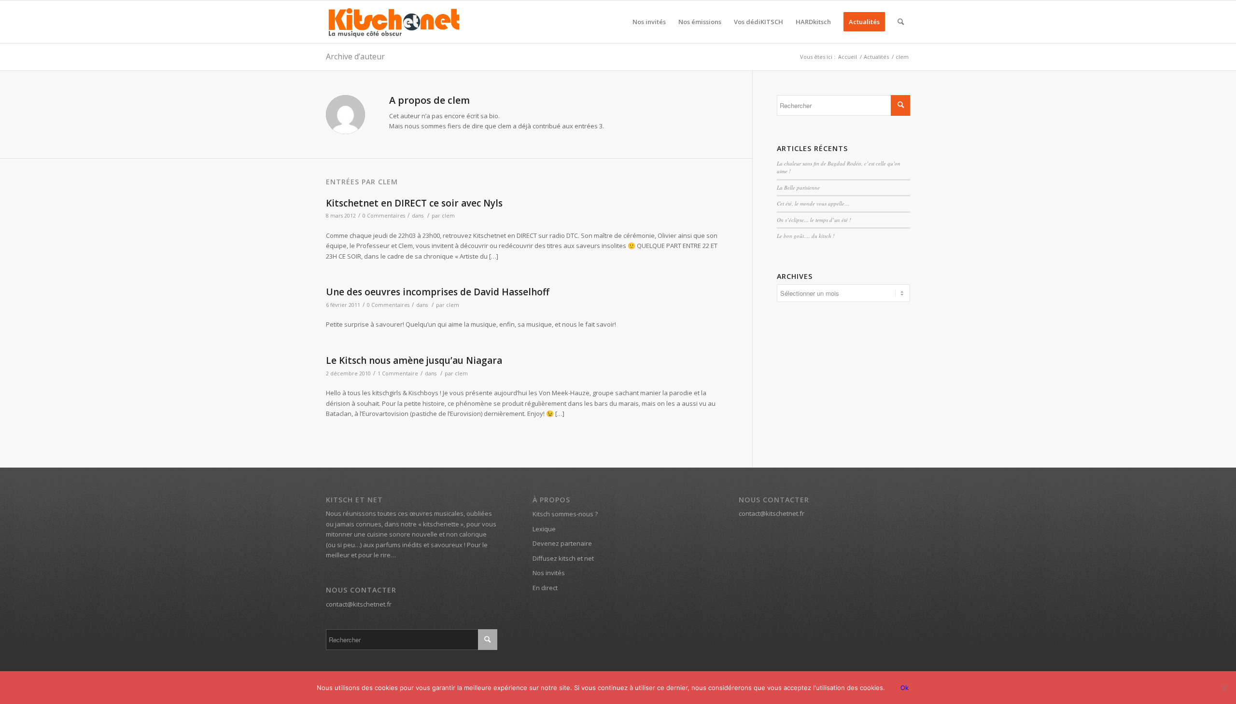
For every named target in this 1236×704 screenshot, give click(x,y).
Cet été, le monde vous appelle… (813, 203)
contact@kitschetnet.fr (359, 604)
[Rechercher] (900, 21)
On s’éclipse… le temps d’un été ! (814, 219)
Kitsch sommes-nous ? (565, 514)
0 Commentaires (384, 215)
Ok (904, 687)
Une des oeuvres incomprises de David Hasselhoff (437, 292)
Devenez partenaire (562, 543)
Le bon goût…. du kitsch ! (806, 235)
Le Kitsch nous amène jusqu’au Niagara (414, 360)
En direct (545, 587)
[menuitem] (649, 21)
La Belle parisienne (798, 187)
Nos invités (549, 572)
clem (448, 215)
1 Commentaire (398, 373)
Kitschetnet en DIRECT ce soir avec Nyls (414, 203)
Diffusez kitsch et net (563, 558)
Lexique (544, 529)
